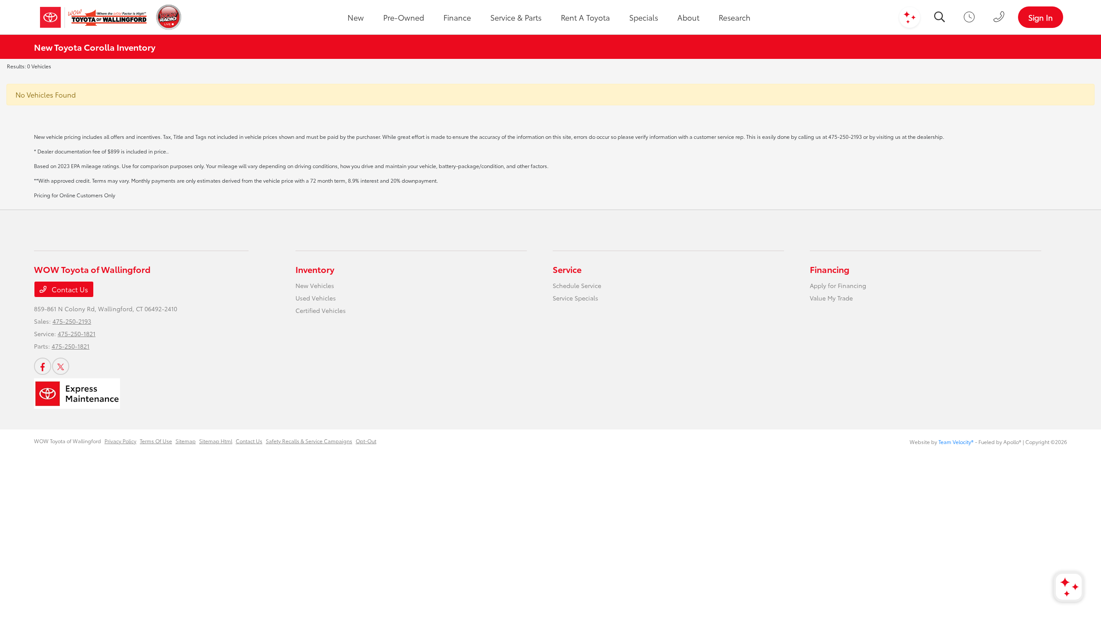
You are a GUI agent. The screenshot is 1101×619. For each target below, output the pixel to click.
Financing (829, 269)
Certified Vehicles (320, 310)
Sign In (1040, 17)
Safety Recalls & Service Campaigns (309, 440)
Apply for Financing (838, 285)
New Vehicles (314, 285)
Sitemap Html (215, 440)
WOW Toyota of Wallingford (67, 440)
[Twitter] (60, 366)
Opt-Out (366, 440)
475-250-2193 (71, 321)
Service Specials (575, 298)
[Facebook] (42, 366)
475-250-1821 (76, 333)
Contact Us (69, 289)
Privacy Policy (120, 440)
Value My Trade (831, 298)
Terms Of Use (156, 440)
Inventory (314, 269)
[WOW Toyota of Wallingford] (93, 17)
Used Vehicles (315, 298)
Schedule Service (577, 285)
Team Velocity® (956, 441)
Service (567, 269)
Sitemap (185, 440)
